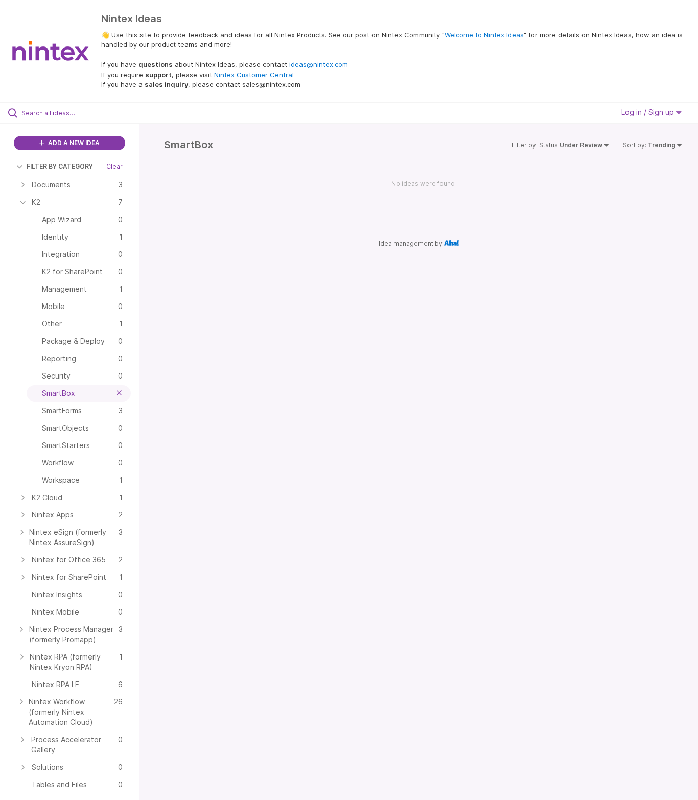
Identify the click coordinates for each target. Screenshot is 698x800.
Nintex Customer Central (254, 74)
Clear (114, 166)
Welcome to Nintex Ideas (484, 35)
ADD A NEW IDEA (73, 143)
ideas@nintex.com (318, 64)
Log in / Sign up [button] (648, 112)
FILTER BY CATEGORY (60, 166)
